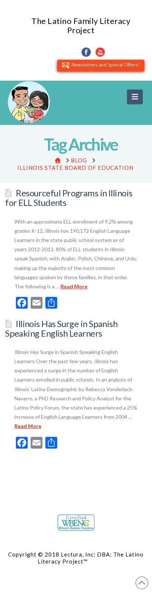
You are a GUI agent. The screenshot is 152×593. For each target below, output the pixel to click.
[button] (135, 97)
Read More (74, 286)
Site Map (101, 561)
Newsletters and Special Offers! (104, 65)
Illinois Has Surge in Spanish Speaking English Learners (61, 328)
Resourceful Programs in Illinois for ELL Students (68, 198)
